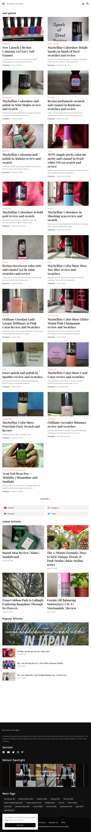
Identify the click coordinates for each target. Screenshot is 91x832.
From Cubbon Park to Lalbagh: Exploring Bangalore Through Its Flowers (23, 604)
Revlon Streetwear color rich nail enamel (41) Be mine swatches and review (21, 270)
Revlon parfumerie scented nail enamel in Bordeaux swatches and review (66, 105)
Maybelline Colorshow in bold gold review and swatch (22, 214)
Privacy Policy (40, 823)
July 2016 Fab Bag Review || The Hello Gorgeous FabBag (40, 663)
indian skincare (33, 803)
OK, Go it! (20, 825)
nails (7, 807)
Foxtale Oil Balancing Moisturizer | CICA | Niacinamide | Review (61, 604)
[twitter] (13, 752)
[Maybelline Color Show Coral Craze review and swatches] (68, 354)
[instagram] (18, 752)
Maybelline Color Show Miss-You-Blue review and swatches (68, 270)
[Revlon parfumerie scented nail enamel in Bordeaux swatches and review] (68, 83)
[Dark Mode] (83, 4)
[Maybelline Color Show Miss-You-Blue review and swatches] (68, 247)
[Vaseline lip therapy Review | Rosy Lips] (8, 652)
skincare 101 (66, 807)
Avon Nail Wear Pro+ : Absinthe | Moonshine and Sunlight (19, 477)
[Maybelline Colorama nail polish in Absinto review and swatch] (22, 136)
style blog (9, 810)
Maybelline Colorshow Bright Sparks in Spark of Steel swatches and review (68, 51)
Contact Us (53, 823)
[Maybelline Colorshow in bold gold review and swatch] (22, 194)
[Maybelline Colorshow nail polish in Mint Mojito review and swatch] (22, 83)
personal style (22, 807)
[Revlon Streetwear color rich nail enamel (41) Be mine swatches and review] (22, 247)
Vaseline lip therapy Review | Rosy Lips (33, 651)
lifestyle (50, 803)
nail (61, 803)
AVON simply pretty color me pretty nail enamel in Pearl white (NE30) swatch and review (67, 160)
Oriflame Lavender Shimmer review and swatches (67, 424)
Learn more (17, 820)
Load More (44, 499)
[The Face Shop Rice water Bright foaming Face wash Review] (8, 676)
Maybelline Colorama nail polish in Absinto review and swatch (21, 158)
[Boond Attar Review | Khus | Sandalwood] (23, 537)
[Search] (88, 4)
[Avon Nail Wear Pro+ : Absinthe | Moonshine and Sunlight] (22, 455)
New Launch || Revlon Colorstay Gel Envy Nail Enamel (18, 51)
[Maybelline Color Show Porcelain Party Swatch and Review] (22, 404)
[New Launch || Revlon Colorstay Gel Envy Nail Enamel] (22, 29)
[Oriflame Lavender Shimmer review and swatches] (68, 404)
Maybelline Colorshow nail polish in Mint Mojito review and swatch (21, 105)
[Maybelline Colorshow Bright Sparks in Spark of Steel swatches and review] (68, 29)
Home (63, 823)
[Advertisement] (45, 701)
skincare (51, 807)
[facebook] (3, 752)
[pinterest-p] (22, 752)
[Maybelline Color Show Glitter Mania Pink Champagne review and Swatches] (68, 301)
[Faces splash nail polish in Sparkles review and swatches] (22, 354)
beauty (55, 799)
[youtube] (8, 752)
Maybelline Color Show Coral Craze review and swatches (67, 375)
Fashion (42, 799)
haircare (68, 799)
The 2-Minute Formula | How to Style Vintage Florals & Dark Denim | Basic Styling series (66, 558)
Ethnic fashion (26, 799)
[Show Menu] (3, 4)
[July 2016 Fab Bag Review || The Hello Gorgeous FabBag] (8, 664)
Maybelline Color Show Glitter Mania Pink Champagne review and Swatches (68, 323)
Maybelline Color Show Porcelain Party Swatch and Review (21, 426)
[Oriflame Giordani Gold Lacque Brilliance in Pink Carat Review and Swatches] (22, 301)
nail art (72, 803)
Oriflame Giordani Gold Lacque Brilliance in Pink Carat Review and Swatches (21, 323)
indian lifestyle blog (13, 803)
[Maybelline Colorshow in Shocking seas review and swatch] (68, 194)
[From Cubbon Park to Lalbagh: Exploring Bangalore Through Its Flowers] (23, 585)
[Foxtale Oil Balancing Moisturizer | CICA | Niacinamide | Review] (68, 585)
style (79, 807)
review (37, 807)
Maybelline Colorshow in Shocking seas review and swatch (65, 216)
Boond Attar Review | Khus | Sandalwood (20, 554)
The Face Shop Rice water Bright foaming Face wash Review (42, 675)
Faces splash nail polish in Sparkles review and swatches (22, 375)
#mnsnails (9, 799)
